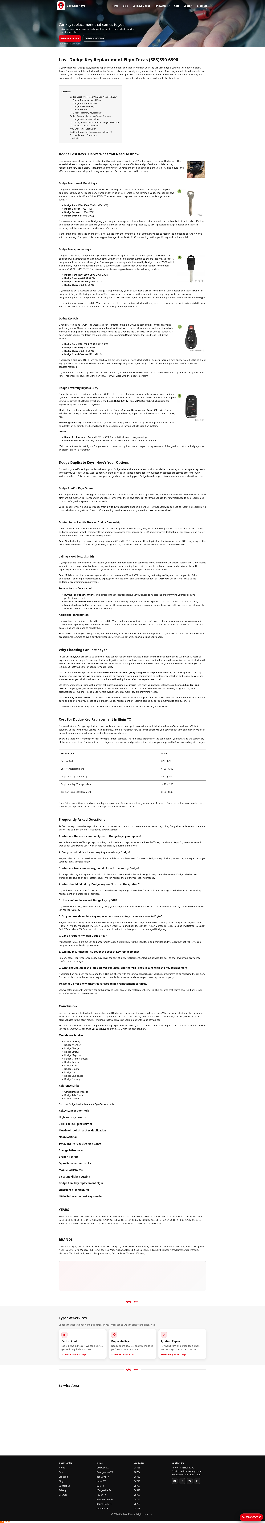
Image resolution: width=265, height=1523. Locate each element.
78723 (137, 1494)
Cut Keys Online (141, 5)
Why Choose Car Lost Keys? (83, 128)
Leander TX (102, 1508)
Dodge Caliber (71, 1062)
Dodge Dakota (72, 1068)
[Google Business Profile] (197, 1481)
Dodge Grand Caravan (76, 1058)
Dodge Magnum (72, 1055)
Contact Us (64, 1485)
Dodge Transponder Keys (85, 103)
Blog (125, 5)
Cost (176, 5)
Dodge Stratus (72, 1051)
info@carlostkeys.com (190, 1471)
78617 (137, 1490)
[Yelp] (190, 1481)
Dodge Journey (72, 1041)
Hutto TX (101, 1481)
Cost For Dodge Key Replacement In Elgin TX (91, 131)
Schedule (202, 5)
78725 (137, 1481)
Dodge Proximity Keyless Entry (87, 112)
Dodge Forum (71, 1098)
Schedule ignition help (173, 1354)
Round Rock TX (104, 1503)
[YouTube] (175, 1481)
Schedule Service (70, 38)
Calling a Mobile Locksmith (86, 125)
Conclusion (75, 138)
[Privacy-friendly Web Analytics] (132, 1522)
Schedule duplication (122, 1354)
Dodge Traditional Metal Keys (87, 100)
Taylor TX (101, 1494)
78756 (137, 1467)
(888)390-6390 (187, 1467)
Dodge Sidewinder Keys (84, 106)
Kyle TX (100, 1485)
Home (115, 5)
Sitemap (63, 1494)
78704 (137, 1472)
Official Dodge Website (76, 1091)
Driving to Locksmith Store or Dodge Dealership (96, 122)
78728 (137, 1503)
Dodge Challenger (73, 1075)
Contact (188, 5)
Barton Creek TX (104, 1499)
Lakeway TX (102, 1467)
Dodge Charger (72, 1048)
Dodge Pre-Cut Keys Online (86, 119)
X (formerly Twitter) (143, 706)
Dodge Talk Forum (74, 1095)
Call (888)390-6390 (94, 38)
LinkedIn (127, 706)
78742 (137, 1499)
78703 (137, 1485)
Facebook (117, 706)
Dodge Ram (70, 1065)
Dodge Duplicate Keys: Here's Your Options (90, 116)
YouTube (163, 706)
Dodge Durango (72, 1079)
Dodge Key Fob (80, 109)
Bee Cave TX (102, 1476)
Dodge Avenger (72, 1044)
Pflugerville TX (103, 1490)
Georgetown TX (104, 1472)
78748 (137, 1508)
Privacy (62, 1490)
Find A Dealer (162, 5)
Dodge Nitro (70, 1072)
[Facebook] (182, 1481)
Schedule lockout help (73, 1354)
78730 (137, 1476)
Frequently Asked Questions (83, 135)
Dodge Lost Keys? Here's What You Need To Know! (93, 96)
